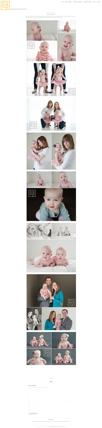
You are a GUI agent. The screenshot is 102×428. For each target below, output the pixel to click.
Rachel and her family (50, 381)
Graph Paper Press (62, 426)
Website (29, 409)
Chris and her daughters (51, 381)
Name (29, 402)
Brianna (54, 12)
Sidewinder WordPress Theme (53, 426)
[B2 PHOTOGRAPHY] (14, 9)
